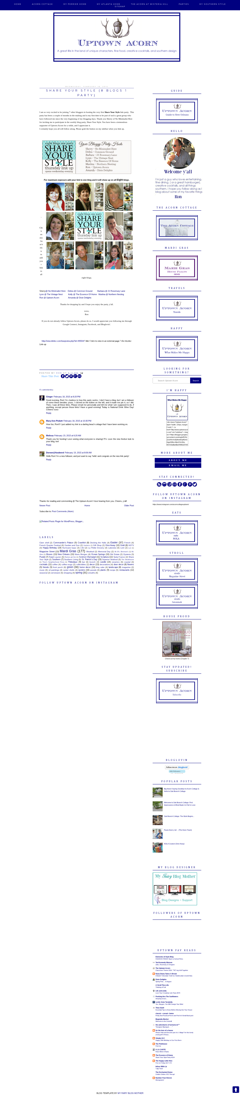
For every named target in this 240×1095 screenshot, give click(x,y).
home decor (85, 567)
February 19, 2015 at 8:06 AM (78, 452)
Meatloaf (90, 552)
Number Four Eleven (164, 1078)
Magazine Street (47, 551)
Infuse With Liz (161, 1067)
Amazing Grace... (161, 998)
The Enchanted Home (164, 1072)
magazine (126, 567)
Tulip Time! (159, 1068)
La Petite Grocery (96, 548)
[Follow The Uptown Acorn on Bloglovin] (177, 769)
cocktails (43, 564)
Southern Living (71, 559)
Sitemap (120, 6)
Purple (42, 557)
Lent (122, 548)
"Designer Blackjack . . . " (164, 1027)
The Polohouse (161, 1044)
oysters (81, 570)
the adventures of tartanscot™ (168, 1025)
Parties (184, 4)
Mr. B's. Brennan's (121, 552)
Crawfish (82, 542)
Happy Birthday (50, 548)
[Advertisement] (120, 72)
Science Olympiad (87, 557)
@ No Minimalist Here (56, 291)
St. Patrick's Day (89, 559)
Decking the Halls (98, 543)
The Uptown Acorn (163, 968)
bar (83, 562)
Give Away (110, 545)
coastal (127, 562)
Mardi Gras (68, 551)
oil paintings (54, 570)
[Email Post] (81, 373)
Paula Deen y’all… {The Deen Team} (178, 830)
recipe (112, 570)
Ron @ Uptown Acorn (49, 297)
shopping (68, 573)
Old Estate (114, 554)
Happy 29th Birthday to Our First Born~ (169, 1040)
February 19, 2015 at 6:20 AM (67, 435)
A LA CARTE (161, 1050)
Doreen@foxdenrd (55, 452)
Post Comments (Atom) (63, 511)
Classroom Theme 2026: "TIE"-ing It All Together (172, 970)
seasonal (43, 573)
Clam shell (44, 543)
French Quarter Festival (50, 545)
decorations (105, 564)
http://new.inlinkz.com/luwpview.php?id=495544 (63, 341)
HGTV (131, 545)
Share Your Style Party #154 (165, 1057)
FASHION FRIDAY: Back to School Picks (169, 959)
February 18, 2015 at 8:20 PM (67, 396)
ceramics (116, 562)
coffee (55, 564)
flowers (130, 564)
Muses (49, 554)
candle (103, 562)
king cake (100, 567)
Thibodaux (73, 562)
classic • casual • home (165, 1013)
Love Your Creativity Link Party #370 (168, 993)
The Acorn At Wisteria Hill (149, 4)
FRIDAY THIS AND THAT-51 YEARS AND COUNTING (174, 976)
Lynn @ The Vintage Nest (51, 294)
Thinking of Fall (161, 987)
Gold (122, 545)
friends (46, 567)
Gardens (86, 545)
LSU (82, 548)
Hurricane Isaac (69, 548)
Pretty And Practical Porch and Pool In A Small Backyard (174, 1015)
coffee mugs (67, 564)
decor (92, 564)
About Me (178, 460)
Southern (56, 559)
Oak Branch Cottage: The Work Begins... (179, 816)
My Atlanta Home (108, 4)
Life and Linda (161, 991)
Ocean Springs (98, 554)
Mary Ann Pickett (54, 421)
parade (93, 570)
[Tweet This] (67, 378)
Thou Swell (160, 1008)
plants (103, 570)
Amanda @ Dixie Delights (79, 297)
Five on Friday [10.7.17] (164, 1063)
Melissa (49, 435)
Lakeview (112, 548)
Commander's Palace (63, 542)
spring (78, 572)
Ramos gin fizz (70, 557)
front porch (58, 567)
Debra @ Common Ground (80, 291)
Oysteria (127, 554)
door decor (119, 564)
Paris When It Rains (162, 1052)
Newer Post (44, 505)
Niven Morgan (81, 554)
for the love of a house (164, 1030)
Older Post (129, 505)
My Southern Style (212, 4)
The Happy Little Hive (164, 1061)
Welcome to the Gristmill (164, 1021)
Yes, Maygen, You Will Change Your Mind (169, 1004)
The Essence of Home (164, 1055)
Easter (114, 542)
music (42, 570)
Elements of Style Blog (164, 957)
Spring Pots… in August (163, 981)
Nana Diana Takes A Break (166, 974)
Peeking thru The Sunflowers (167, 997)
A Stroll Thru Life (162, 985)
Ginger (49, 396)
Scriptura (104, 557)
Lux (129, 548)
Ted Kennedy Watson (164, 963)
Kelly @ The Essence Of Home (82, 294)
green (70, 567)
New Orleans (64, 554)
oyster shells (68, 570)
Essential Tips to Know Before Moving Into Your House (174, 1010)
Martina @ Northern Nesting (111, 294)
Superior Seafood (110, 559)
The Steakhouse (127, 560)
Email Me (178, 465)
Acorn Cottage (42, 4)
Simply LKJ (160, 1038)
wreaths (91, 573)
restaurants (124, 570)
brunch (92, 562)
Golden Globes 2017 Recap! (165, 1074)
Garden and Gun (72, 545)
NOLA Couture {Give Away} (174, 844)
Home (17, 4)
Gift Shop (97, 545)
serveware (55, 573)
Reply (48, 413)
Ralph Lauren (55, 557)
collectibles (81, 564)
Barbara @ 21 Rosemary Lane (111, 291)
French (127, 543)
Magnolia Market (162, 1019)
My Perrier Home (75, 4)
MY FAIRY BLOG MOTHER (130, 1093)
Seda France (119, 557)
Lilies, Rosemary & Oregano (165, 964)
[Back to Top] (235, 1090)
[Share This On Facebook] (63, 378)
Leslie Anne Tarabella (164, 1002)
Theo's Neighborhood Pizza (53, 562)
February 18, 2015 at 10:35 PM (77, 421)
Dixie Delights (161, 979)
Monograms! (160, 1080)
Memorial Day (104, 552)
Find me (158, 1046)
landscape (113, 567)
